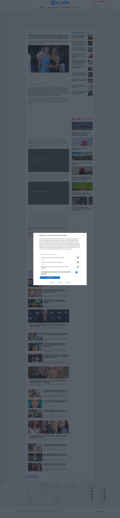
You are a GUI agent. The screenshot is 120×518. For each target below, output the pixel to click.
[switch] (77, 257)
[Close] (84, 235)
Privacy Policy (68, 282)
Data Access (60, 282)
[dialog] (60, 259)
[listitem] (60, 254)
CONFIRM (50, 277)
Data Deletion (52, 282)
